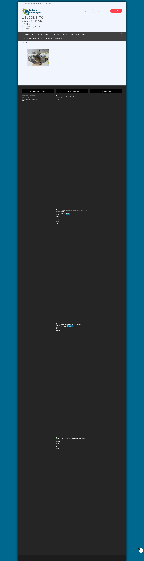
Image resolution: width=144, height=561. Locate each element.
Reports (56, 34)
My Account (59, 38)
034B (47, 81)
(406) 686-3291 (49, 3)
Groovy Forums (68, 34)
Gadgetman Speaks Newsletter (33, 38)
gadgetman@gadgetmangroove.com (34, 3)
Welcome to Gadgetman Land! (33, 21)
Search (116, 11)
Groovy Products (43, 34)
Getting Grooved (28, 34)
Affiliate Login (80, 34)
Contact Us (48, 38)
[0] (120, 34)
